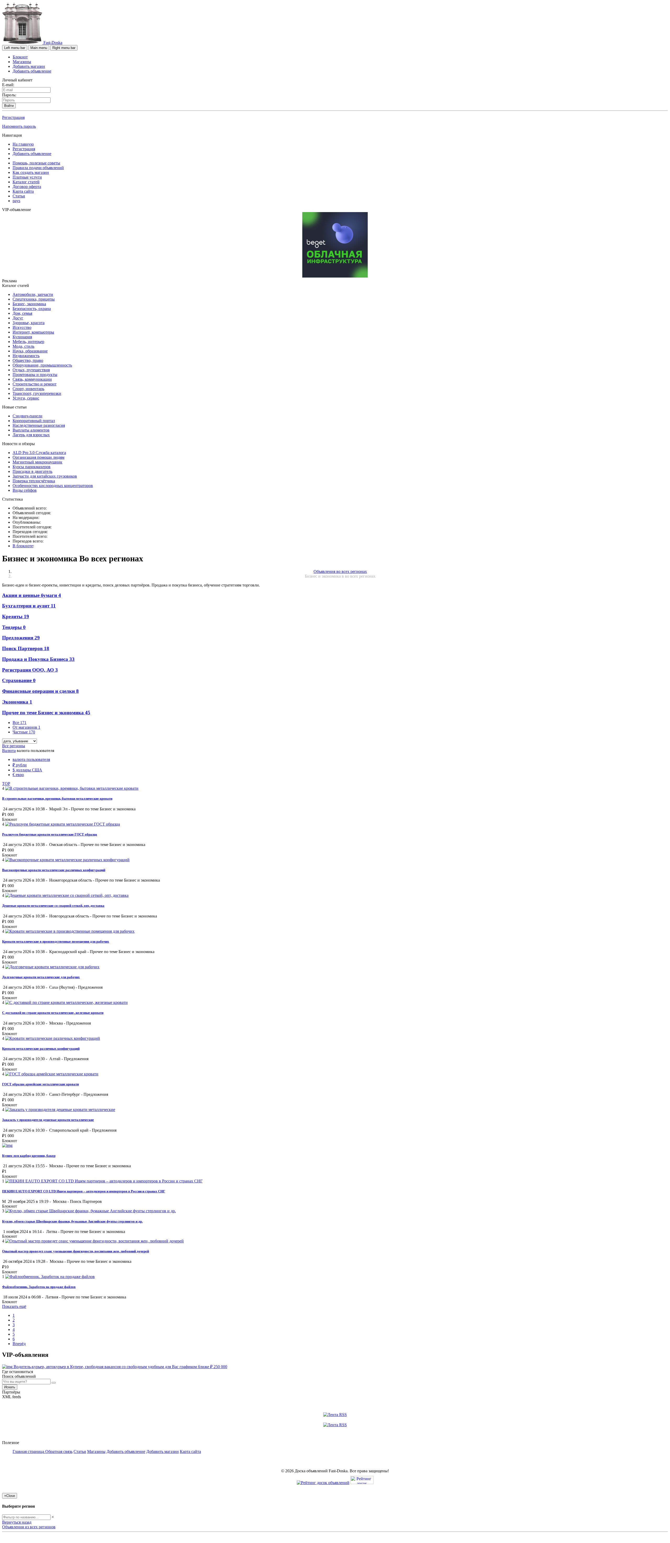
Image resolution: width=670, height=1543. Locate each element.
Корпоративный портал (34, 420)
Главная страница (29, 1451)
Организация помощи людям (38, 457)
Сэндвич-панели (27, 416)
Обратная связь (58, 1451)
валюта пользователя (31, 759)
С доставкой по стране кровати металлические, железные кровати (52, 1013)
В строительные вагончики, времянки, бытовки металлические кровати (57, 798)
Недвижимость (26, 355)
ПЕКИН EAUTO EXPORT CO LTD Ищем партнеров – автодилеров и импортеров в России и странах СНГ (83, 1191)
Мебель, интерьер (28, 341)
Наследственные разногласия (39, 425)
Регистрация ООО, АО (30, 670)
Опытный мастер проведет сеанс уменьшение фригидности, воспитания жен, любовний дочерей (75, 1251)
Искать (9, 1387)
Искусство (22, 327)
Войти (9, 106)
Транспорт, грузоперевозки (37, 393)
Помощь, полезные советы (36, 163)
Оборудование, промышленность (42, 365)
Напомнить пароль (19, 126)
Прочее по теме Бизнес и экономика (46, 712)
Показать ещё (14, 1306)
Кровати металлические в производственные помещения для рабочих (55, 941)
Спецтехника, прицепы (34, 299)
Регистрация (13, 117)
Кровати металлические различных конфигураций (41, 1048)
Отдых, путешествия (31, 370)
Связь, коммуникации (32, 379)
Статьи (19, 196)
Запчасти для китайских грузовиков (45, 476)
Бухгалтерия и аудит (29, 606)
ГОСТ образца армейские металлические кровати (40, 1084)
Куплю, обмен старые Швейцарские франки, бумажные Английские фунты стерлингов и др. (72, 1221)
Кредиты (15, 616)
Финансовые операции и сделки (40, 691)
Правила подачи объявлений (38, 167)
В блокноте (23, 546)
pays (16, 200)
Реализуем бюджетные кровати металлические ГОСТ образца (49, 834)
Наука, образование (30, 351)
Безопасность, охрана (32, 308)
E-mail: (8, 84)
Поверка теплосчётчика (34, 481)
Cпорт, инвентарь (28, 388)
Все (19, 722)
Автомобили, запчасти (33, 294)
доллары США (27, 770)
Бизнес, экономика (29, 304)
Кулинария (22, 337)
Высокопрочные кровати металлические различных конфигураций (53, 870)
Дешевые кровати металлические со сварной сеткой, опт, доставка (53, 906)
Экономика (17, 702)
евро (18, 774)
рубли (20, 765)
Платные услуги (27, 177)
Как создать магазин (31, 172)
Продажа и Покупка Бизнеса (38, 659)
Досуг (18, 318)
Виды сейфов (25, 490)
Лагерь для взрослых (31, 435)
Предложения (21, 637)
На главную (23, 144)
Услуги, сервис (26, 398)
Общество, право (28, 360)
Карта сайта (23, 191)
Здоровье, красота (28, 322)
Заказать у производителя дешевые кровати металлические (48, 1120)
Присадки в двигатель (32, 471)
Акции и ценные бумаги (31, 595)
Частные (24, 732)
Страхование (19, 680)
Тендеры (14, 627)
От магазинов (26, 727)
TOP (6, 783)
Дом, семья (22, 313)
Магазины (22, 61)
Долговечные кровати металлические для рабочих (41, 977)
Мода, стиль (23, 346)
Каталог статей (26, 182)
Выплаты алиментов (31, 430)
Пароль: (9, 95)
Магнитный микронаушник (37, 462)
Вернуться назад (16, 1522)
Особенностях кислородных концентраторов (53, 485)
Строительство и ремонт (35, 384)
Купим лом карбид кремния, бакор (28, 1156)
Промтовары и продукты (35, 374)
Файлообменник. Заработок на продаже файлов (39, 1287)
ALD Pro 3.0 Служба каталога (39, 452)
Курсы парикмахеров (32, 466)
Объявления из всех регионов (28, 1527)
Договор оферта (27, 186)
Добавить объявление (32, 71)
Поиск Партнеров (25, 648)
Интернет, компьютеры (33, 332)
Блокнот (20, 57)
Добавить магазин (29, 66)
